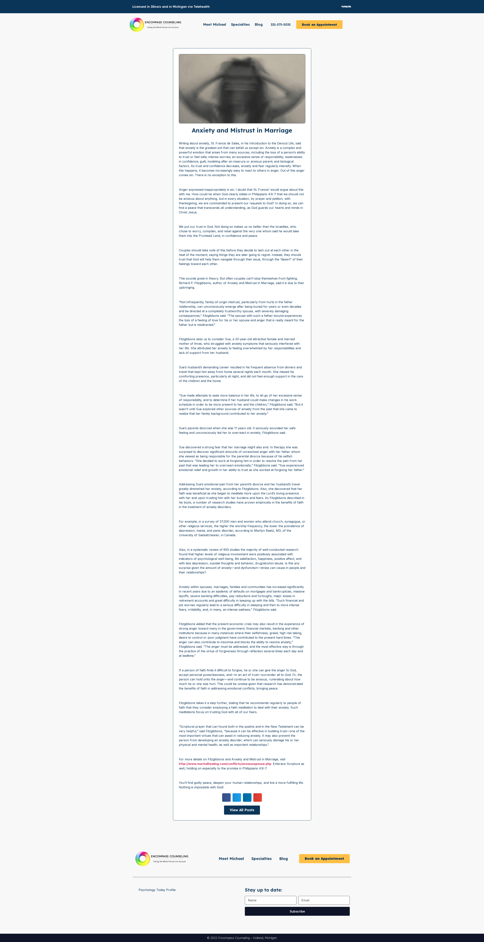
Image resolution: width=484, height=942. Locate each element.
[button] (226, 797)
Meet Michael (214, 24)
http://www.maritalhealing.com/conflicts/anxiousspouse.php (225, 764)
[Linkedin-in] (325, 6)
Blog (259, 24)
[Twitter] (319, 6)
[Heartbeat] (332, 6)
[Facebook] (312, 6)
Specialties (240, 24)
